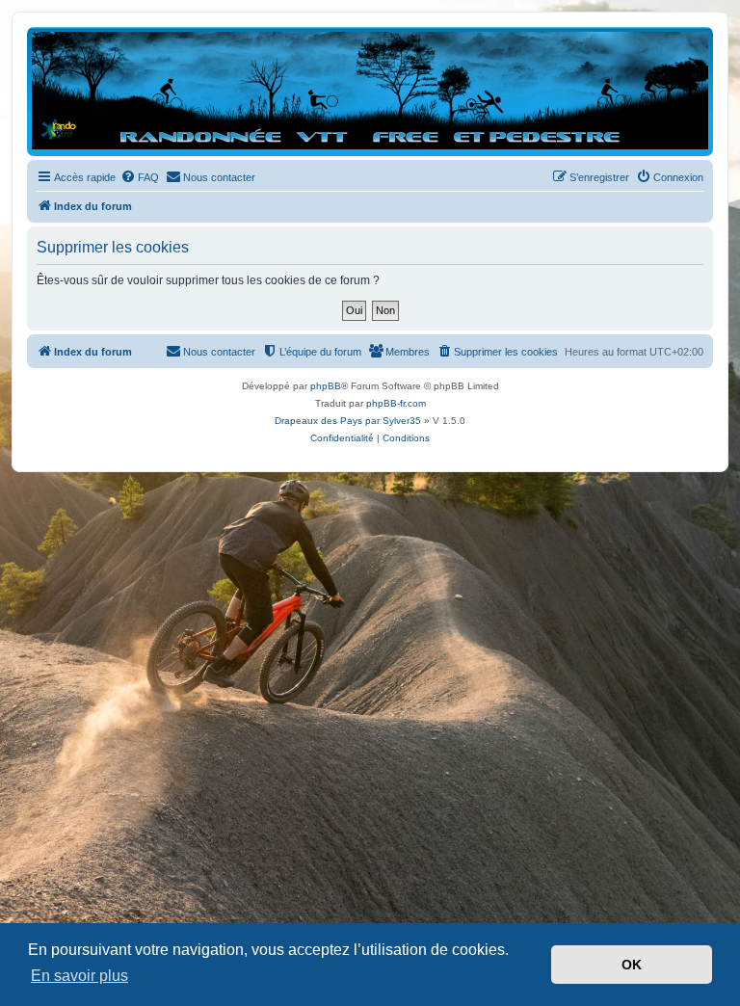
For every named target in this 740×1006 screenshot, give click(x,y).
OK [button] (631, 964)
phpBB (325, 386)
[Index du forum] (370, 90)
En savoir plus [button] (79, 975)
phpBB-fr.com (396, 403)
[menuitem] (139, 177)
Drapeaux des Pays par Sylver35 (348, 420)
